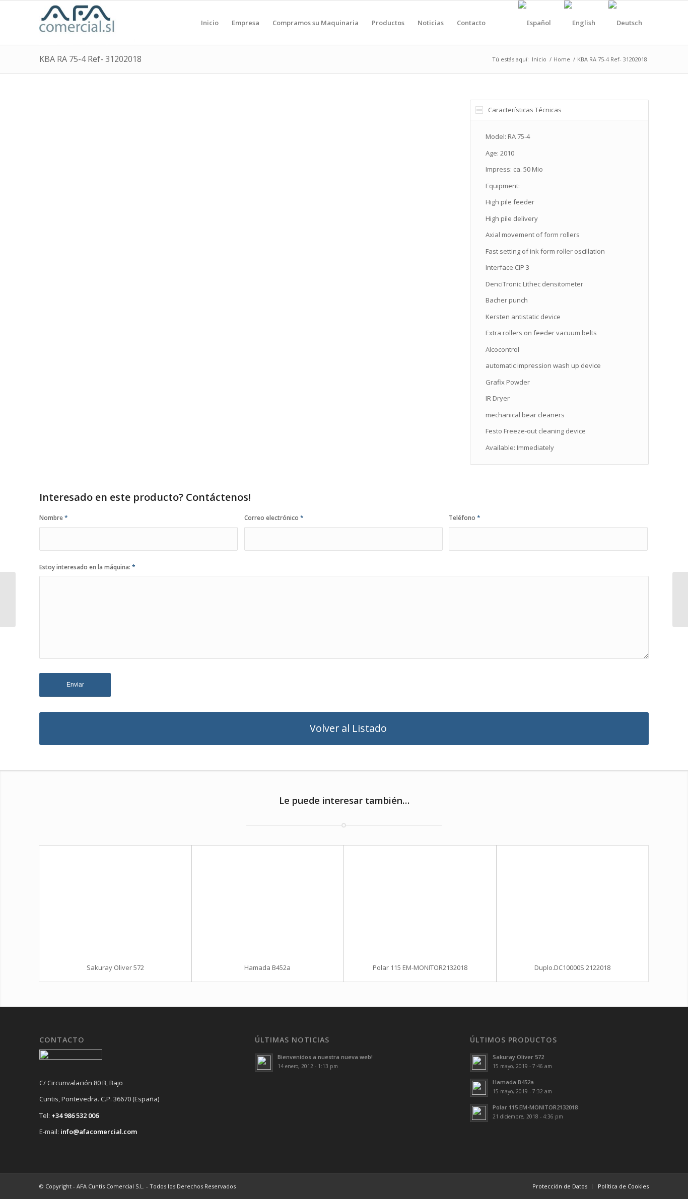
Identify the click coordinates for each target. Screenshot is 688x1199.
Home (562, 59)
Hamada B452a (267, 967)
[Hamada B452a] (268, 900)
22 (320, 354)
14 (256, 354)
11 (232, 354)
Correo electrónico (274, 517)
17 (280, 354)
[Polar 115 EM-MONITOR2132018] (420, 900)
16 (272, 354)
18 (288, 354)
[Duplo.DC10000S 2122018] (573, 900)
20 (304, 354)
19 (296, 354)
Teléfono (464, 517)
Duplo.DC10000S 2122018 (572, 967)
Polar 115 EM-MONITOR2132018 (420, 967)
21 (312, 354)
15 (264, 354)
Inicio (539, 59)
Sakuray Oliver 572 (115, 967)
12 (240, 354)
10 (224, 354)
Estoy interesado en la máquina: (87, 567)
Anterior (62, 233)
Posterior (410, 233)
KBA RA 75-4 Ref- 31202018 (90, 58)
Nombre (53, 517)
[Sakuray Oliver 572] (115, 900)
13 (248, 354)
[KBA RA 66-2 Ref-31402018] (8, 599)
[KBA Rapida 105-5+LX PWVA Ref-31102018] (680, 599)
